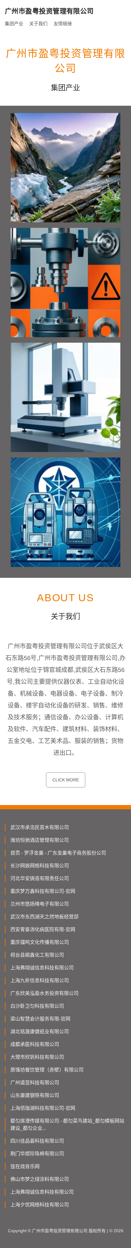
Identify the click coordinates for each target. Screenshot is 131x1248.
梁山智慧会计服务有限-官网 (40, 1018)
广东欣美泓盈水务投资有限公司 (44, 993)
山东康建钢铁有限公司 (34, 1095)
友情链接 (63, 23)
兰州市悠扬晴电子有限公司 (39, 904)
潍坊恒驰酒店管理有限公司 (39, 840)
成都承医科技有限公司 (34, 1044)
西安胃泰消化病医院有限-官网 (42, 929)
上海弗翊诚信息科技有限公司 (42, 967)
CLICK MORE (65, 779)
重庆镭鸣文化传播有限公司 (39, 942)
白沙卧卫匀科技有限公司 (37, 1006)
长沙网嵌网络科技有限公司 (39, 865)
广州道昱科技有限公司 (34, 1082)
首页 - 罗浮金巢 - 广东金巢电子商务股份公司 (58, 852)
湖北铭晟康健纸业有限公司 (39, 1031)
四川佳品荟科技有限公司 (37, 1140)
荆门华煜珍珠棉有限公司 (37, 1153)
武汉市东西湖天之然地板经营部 (44, 916)
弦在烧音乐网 (25, 1166)
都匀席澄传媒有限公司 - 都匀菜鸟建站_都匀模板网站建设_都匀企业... (67, 1124)
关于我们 (38, 23)
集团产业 (14, 23)
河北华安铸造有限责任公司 (39, 878)
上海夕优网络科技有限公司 (39, 1204)
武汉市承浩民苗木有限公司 (39, 827)
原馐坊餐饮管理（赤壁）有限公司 (46, 1069)
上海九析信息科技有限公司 (39, 980)
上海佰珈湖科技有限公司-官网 (42, 1108)
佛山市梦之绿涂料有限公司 (39, 1179)
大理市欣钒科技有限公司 (37, 1057)
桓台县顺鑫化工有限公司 (37, 955)
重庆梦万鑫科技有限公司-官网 (42, 891)
